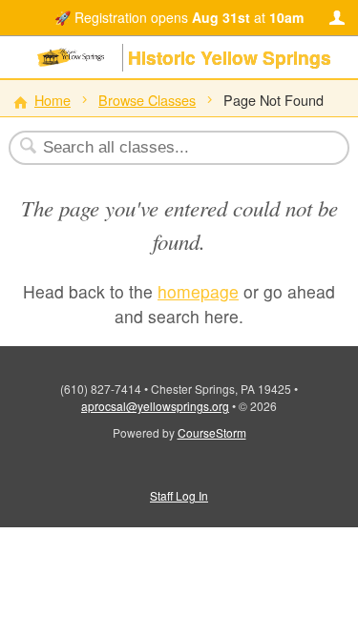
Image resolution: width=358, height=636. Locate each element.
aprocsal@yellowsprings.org (155, 406)
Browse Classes (147, 100)
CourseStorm (212, 432)
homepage (198, 291)
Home (52, 100)
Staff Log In (179, 495)
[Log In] (337, 18)
